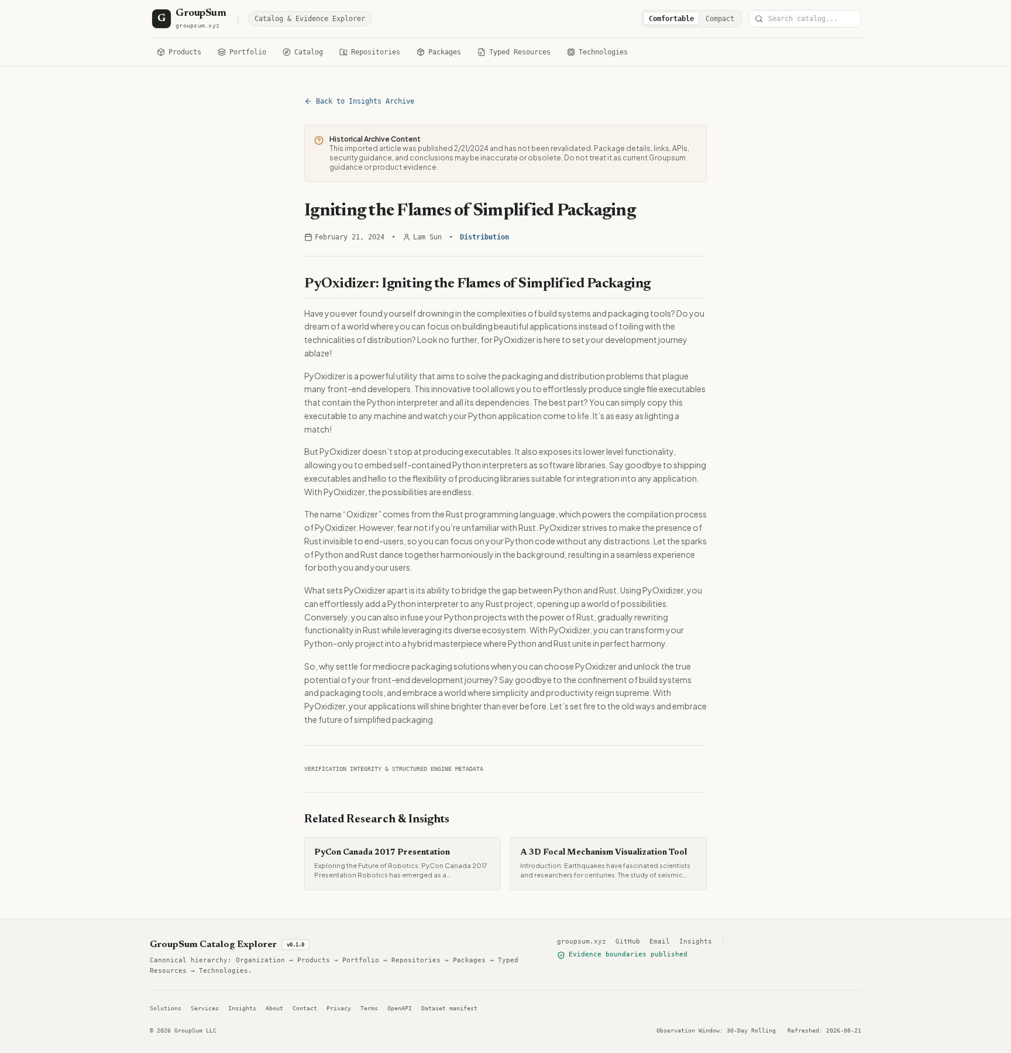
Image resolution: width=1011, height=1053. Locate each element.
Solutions (165, 1008)
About (274, 1008)
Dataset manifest (449, 1008)
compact (720, 19)
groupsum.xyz (581, 941)
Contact (305, 1008)
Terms (369, 1008)
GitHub (627, 941)
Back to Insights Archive (365, 101)
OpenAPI (399, 1008)
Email (659, 941)
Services (205, 1008)
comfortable (671, 19)
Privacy (338, 1008)
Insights (695, 941)
